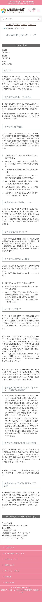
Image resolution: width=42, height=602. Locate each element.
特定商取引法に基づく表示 (14, 553)
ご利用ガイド (9, 547)
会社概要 (8, 577)
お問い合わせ (9, 582)
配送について (9, 565)
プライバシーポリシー (13, 571)
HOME (4, 28)
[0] (33, 11)
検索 (39, 19)
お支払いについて (11, 559)
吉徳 (23, 24)
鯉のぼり (32, 24)
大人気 (9, 24)
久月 (16, 24)
